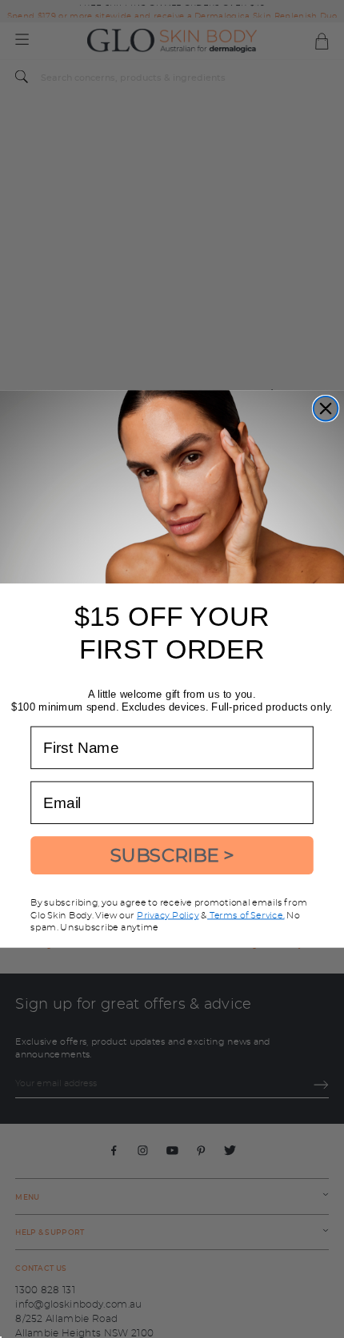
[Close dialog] (326, 408)
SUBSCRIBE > (172, 855)
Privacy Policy (167, 914)
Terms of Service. (246, 914)
